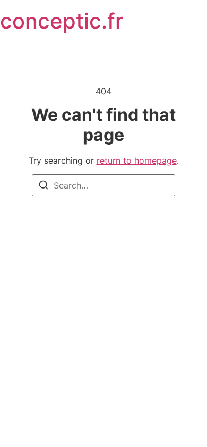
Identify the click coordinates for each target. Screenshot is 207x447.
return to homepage (137, 160)
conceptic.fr (61, 21)
